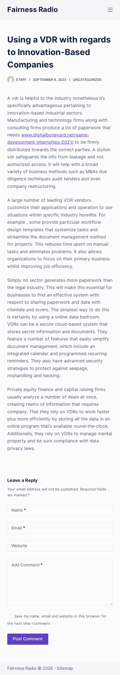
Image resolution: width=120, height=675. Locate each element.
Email (18, 527)
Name (18, 510)
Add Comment (27, 564)
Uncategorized (87, 80)
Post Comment (28, 638)
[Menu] (110, 9)
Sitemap (65, 668)
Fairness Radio (32, 9)
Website (19, 545)
